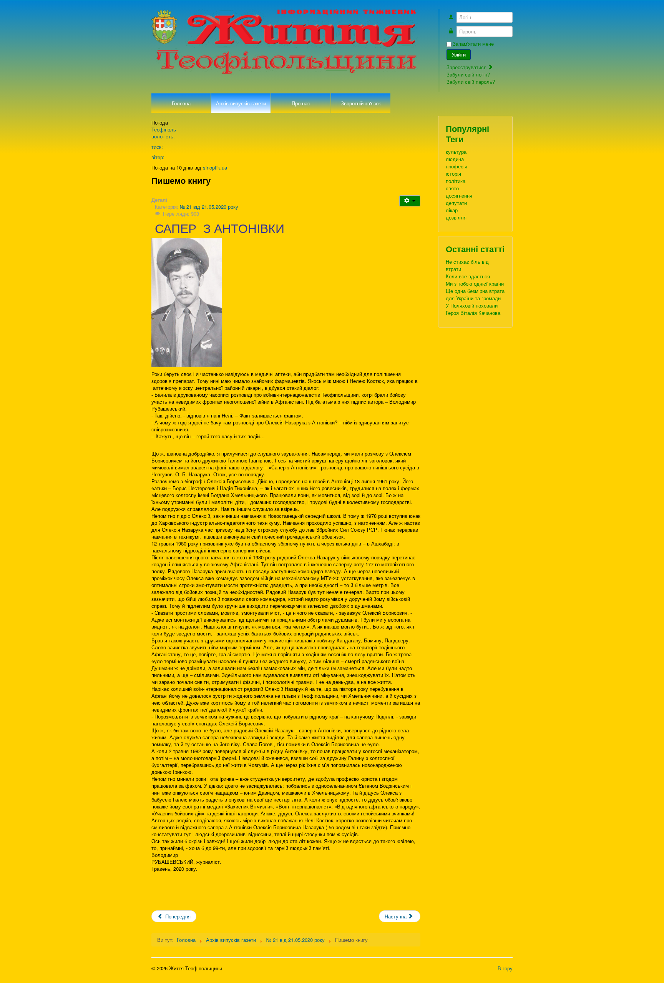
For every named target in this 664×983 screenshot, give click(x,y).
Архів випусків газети (241, 103)
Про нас (301, 103)
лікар (452, 210)
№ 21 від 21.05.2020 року (209, 206)
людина (455, 159)
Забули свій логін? (468, 74)
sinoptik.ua (215, 167)
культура (456, 151)
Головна (181, 103)
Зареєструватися (467, 67)
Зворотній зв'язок (361, 103)
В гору (505, 968)
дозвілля (456, 217)
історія (453, 173)
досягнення (459, 195)
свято (452, 188)
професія (456, 166)
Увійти (459, 54)
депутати (456, 202)
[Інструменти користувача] (409, 200)
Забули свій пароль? (471, 81)
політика (455, 181)
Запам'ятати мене (473, 43)
